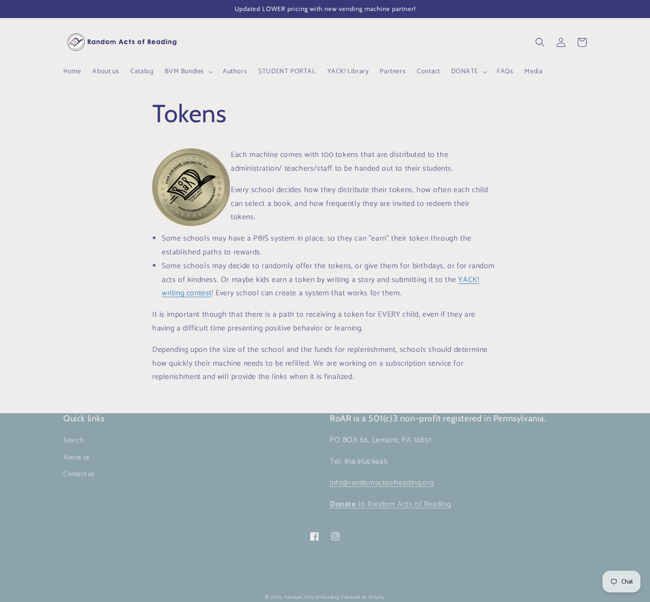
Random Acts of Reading (312, 597)
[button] (188, 72)
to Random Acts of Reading (390, 504)
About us (76, 457)
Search (73, 440)
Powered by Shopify (363, 597)
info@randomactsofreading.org (382, 482)
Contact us (79, 474)
